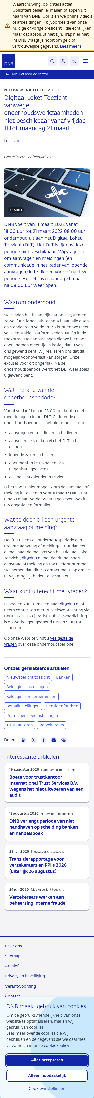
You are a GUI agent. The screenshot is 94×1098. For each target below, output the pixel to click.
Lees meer (70, 46)
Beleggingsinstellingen (27, 686)
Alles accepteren (47, 1060)
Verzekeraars (51, 725)
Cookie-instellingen (47, 1088)
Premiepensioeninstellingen (32, 715)
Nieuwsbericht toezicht (28, 677)
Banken (63, 677)
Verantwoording (20, 986)
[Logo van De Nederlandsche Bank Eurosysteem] (8, 61)
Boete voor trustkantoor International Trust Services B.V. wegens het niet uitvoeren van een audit (46, 786)
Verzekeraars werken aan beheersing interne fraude (37, 900)
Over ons (13, 946)
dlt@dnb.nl (31, 558)
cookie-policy (56, 1045)
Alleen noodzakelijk (47, 1076)
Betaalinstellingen (23, 706)
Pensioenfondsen (62, 706)
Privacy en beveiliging (25, 976)
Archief (11, 966)
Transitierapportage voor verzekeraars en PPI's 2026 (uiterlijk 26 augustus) (38, 865)
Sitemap (12, 956)
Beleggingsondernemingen (31, 696)
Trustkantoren (19, 725)
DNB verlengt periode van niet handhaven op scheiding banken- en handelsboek (44, 827)
